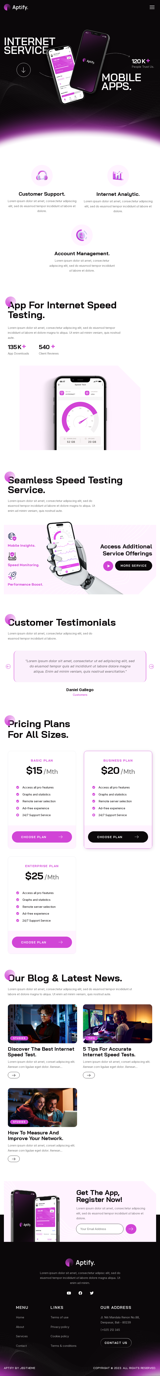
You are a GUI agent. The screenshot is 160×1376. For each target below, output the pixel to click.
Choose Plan (33, 837)
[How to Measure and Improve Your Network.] (42, 1107)
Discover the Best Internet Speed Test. (41, 1052)
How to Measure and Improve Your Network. (35, 1135)
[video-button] (108, 566)
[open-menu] (152, 7)
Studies (19, 1038)
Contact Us (116, 1343)
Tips (91, 1038)
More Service (134, 565)
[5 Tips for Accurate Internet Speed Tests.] (117, 1023)
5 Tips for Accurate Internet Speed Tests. (109, 1052)
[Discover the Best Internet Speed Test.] (42, 1023)
